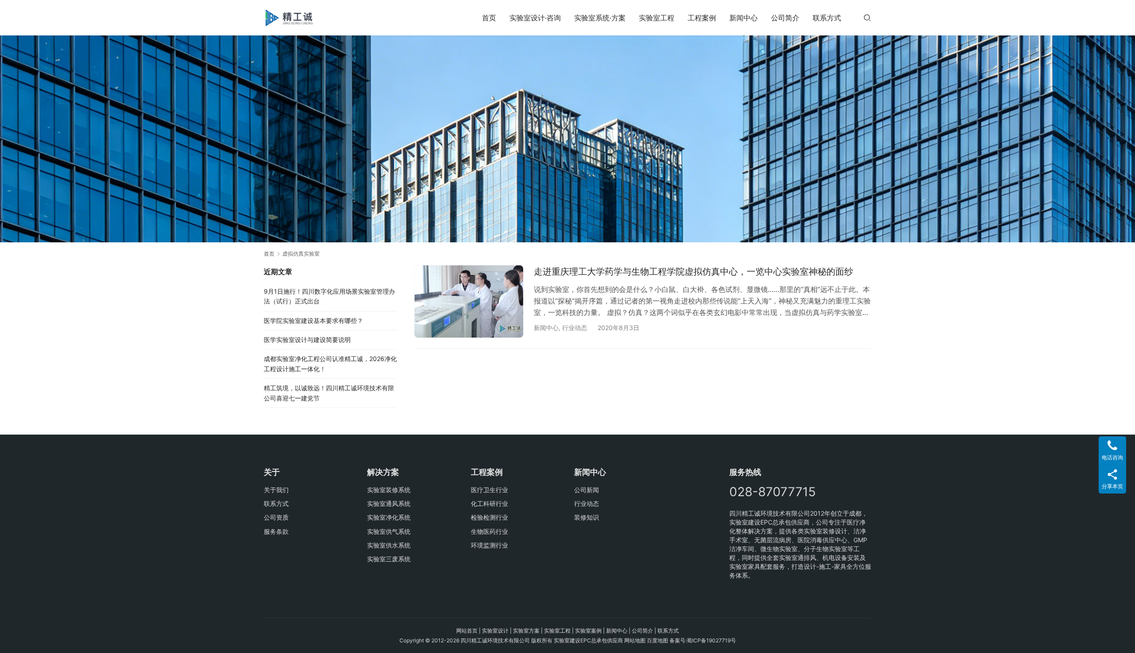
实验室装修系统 (389, 490)
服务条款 (276, 531)
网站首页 (466, 630)
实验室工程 (656, 17)
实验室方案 (526, 630)
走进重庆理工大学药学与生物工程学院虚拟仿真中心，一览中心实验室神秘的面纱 (693, 271)
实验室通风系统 (389, 503)
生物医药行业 (489, 531)
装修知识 (586, 517)
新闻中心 (743, 17)
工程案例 (702, 17)
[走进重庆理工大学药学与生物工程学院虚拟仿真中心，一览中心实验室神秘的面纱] (469, 301)
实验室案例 (588, 630)
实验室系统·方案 (600, 17)
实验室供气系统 (389, 531)
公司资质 (276, 517)
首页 (489, 17)
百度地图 (657, 640)
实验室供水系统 (389, 545)
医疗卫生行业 (489, 490)
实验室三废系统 (389, 559)
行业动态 (574, 327)
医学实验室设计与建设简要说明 (307, 339)
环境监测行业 (489, 545)
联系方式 (827, 17)
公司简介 (785, 17)
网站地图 (635, 640)
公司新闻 (586, 490)
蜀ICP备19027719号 (711, 640)
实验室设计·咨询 (535, 17)
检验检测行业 (489, 517)
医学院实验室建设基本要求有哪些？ (313, 320)
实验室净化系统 (389, 517)
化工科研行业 (489, 503)
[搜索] (867, 17)
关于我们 (276, 490)
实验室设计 (495, 630)
